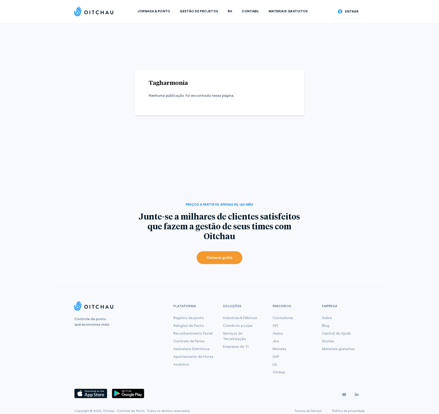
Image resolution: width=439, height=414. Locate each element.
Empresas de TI (236, 346)
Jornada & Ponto (153, 11)
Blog (325, 326)
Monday (279, 349)
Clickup (279, 372)
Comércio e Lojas (237, 326)
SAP (276, 357)
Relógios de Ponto (188, 326)
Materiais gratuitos (338, 349)
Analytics (181, 364)
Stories (328, 341)
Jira (276, 341)
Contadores (283, 318)
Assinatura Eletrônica (191, 349)
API (275, 326)
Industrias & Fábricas (240, 318)
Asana (278, 333)
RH (230, 11)
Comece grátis (219, 257)
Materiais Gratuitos (288, 11)
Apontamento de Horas (193, 357)
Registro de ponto (188, 318)
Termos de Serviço (308, 411)
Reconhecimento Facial (193, 333)
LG (275, 364)
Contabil (250, 11)
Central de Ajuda (336, 333)
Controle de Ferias (188, 341)
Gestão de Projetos (199, 11)
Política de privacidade (348, 411)
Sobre (327, 318)
